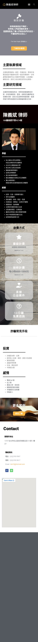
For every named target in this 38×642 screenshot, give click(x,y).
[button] (29, 4)
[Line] (11, 470)
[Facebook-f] (6, 470)
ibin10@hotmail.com (17, 464)
